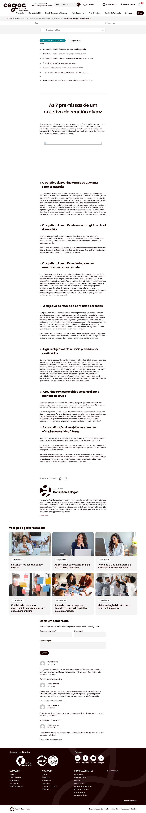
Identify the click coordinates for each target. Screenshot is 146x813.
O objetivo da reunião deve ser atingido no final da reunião (64, 54)
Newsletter (45, 789)
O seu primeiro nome (51, 631)
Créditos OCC (78, 780)
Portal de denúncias (80, 795)
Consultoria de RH (15, 777)
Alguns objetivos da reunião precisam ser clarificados (63, 68)
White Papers (46, 780)
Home (15, 18)
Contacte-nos (78, 774)
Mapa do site (125, 809)
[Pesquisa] (79, 4)
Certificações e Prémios (49, 786)
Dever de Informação (96, 809)
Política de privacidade (112, 809)
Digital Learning (15, 780)
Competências (54, 18)
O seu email (82, 631)
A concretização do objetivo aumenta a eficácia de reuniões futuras (68, 80)
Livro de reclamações (81, 789)
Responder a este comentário (51, 679)
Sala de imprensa (79, 792)
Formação (13, 774)
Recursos (21, 18)
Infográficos (46, 777)
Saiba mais (44, 516)
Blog (27, 18)
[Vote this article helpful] (60, 478)
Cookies (133, 809)
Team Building (14, 783)
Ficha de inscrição (80, 777)
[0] (139, 5)
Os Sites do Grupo (112, 771)
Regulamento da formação (82, 786)
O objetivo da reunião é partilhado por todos (59, 63)
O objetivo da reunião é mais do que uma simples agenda (64, 49)
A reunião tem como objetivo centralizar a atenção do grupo (65, 72)
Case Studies (46, 783)
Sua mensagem (49, 641)
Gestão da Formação (16, 786)
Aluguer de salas (79, 783)
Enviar (44, 653)
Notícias (44, 774)
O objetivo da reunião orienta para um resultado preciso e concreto (68, 58)
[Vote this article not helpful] (66, 478)
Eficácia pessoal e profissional (39, 18)
